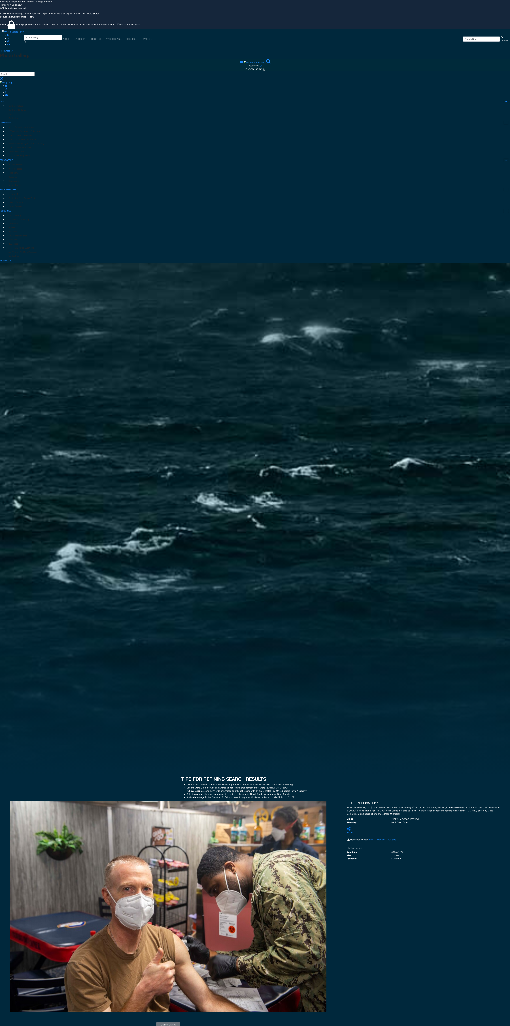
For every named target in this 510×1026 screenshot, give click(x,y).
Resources (5, 50)
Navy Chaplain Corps (17, 235)
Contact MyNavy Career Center (22, 198)
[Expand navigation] (242, 62)
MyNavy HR (13, 194)
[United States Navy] (13, 31)
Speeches (12, 177)
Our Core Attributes (17, 110)
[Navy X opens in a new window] (8, 38)
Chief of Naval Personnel (19, 147)
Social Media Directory (18, 219)
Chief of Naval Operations (20, 135)
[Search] (268, 62)
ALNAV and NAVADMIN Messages (22, 252)
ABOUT (3, 101)
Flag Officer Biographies (19, 155)
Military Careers (15, 202)
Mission (11, 114)
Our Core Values (15, 106)
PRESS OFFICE (6, 160)
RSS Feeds (13, 244)
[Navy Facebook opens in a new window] (8, 35)
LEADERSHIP (5, 122)
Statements (13, 181)
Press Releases (15, 169)
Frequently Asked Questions (21, 248)
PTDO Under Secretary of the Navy (24, 131)
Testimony (13, 173)
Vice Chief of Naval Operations (22, 139)
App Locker (13, 223)
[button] (255, 5)
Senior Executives (16, 151)
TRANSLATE (5, 260)
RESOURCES (5, 211)
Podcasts (12, 231)
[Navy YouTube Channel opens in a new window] (8, 44)
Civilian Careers (15, 206)
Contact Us (13, 256)
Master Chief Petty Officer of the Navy (26, 143)
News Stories (14, 185)
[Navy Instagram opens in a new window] (8, 41)
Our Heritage (14, 118)
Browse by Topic (16, 227)
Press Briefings (15, 164)
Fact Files (12, 239)
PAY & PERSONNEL (8, 189)
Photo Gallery (14, 215)
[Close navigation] (1, 79)
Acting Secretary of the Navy (21, 127)
